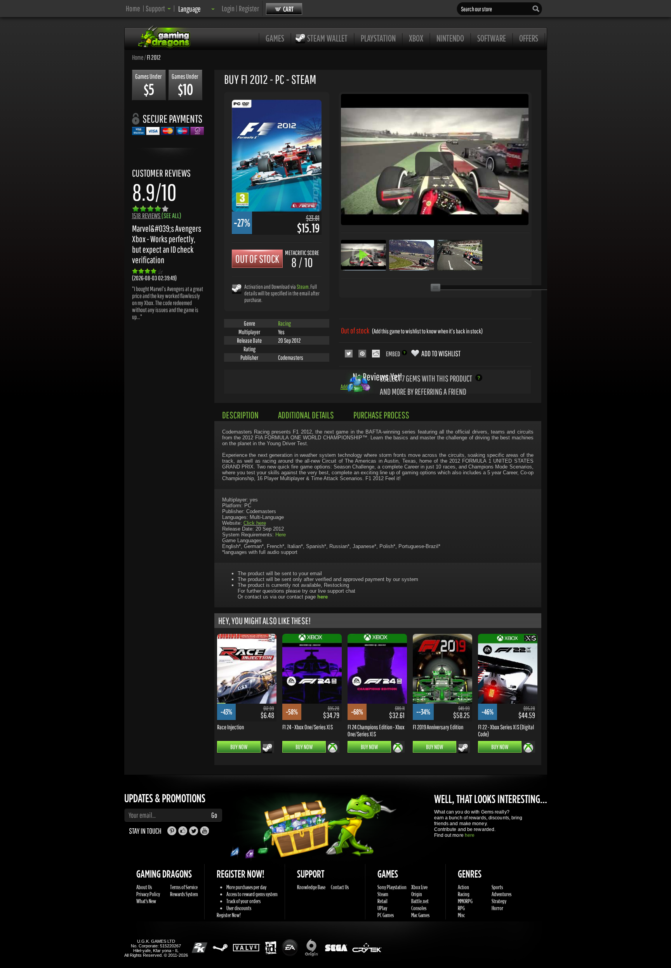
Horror (497, 908)
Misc (461, 915)
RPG (461, 908)
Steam (303, 286)
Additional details (306, 414)
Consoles (418, 908)
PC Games (385, 915)
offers (528, 38)
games (275, 38)
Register (249, 8)
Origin (416, 894)
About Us (144, 887)
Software (491, 38)
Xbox (416, 38)
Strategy (499, 901)
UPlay (382, 908)
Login (228, 8)
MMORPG (465, 901)
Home (133, 8)
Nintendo (450, 38)
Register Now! (229, 915)
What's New (146, 901)
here (470, 835)
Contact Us (340, 887)
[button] (158, 8)
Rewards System (184, 894)
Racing (284, 323)
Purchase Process (381, 414)
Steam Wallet (327, 38)
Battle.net (420, 901)
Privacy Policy (148, 894)
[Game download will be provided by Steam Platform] (237, 288)
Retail (382, 901)
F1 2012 (154, 57)
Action (463, 887)
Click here (254, 523)
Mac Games (420, 915)
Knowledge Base (311, 887)
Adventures (501, 894)
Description (240, 414)
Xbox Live (419, 887)
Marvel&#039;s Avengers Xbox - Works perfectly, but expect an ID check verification (166, 244)
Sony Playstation (392, 887)
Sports (497, 887)
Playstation (378, 38)
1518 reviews (156, 216)
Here (280, 535)
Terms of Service (184, 887)
